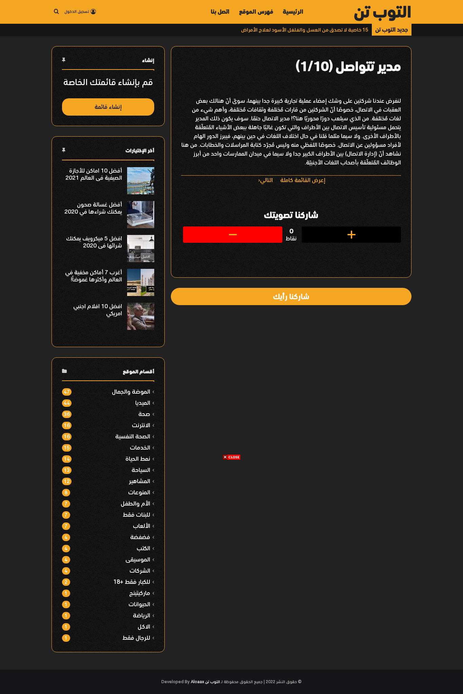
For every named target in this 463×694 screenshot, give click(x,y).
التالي (266, 180)
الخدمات (140, 447)
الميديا (142, 402)
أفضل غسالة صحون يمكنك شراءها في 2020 (93, 208)
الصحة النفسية (132, 436)
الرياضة (141, 615)
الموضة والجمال (131, 391)
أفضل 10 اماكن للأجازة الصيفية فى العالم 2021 (93, 174)
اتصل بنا (220, 11)
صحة (144, 413)
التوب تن (212, 682)
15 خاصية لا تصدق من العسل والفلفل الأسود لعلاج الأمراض (304, 29)
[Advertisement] (231, 507)
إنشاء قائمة (108, 107)
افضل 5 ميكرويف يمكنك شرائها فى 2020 (94, 242)
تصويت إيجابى (351, 234)
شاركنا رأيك (291, 296)
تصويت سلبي (232, 234)
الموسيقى (137, 559)
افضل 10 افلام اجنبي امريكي (97, 309)
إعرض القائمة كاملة (302, 180)
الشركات (139, 570)
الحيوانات (139, 604)
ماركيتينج (139, 592)
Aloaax (197, 682)
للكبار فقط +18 (131, 581)
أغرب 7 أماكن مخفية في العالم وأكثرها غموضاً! (93, 276)
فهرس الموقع (256, 11)
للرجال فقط (136, 637)
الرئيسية (293, 11)
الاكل (144, 626)
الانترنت (141, 425)
